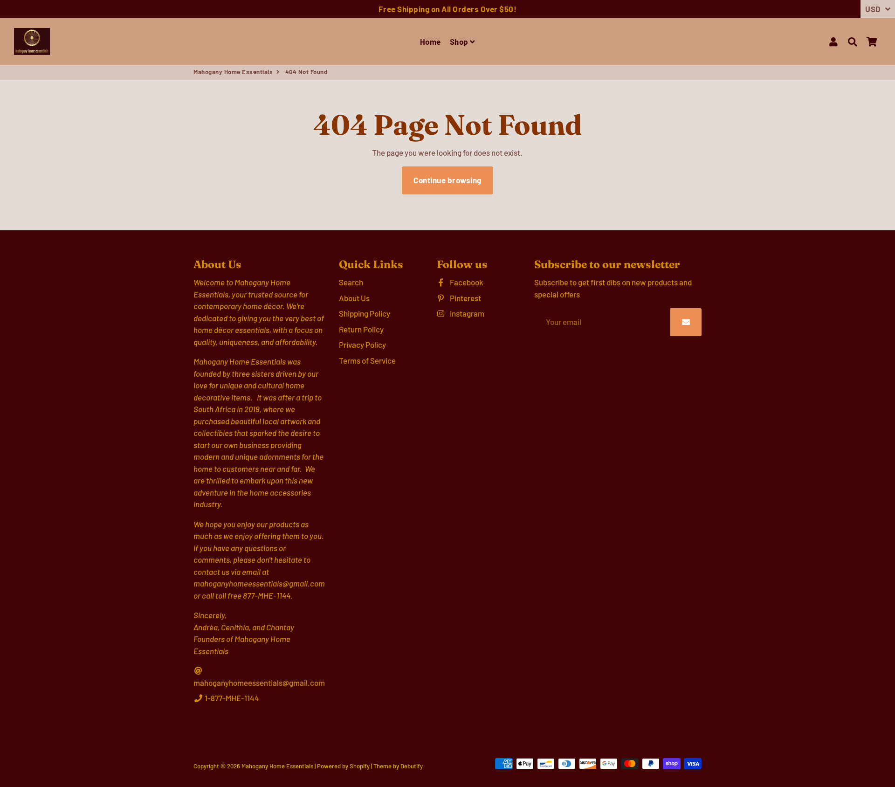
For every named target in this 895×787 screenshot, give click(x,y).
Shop (460, 41)
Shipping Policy (364, 313)
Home (430, 41)
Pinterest (464, 298)
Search (351, 282)
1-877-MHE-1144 (231, 698)
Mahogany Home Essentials (233, 72)
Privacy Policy (362, 344)
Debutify (411, 766)
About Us (354, 298)
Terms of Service (367, 360)
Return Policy (361, 329)
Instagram (466, 313)
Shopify (360, 766)
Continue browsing (447, 180)
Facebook (465, 282)
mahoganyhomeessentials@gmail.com (259, 682)
